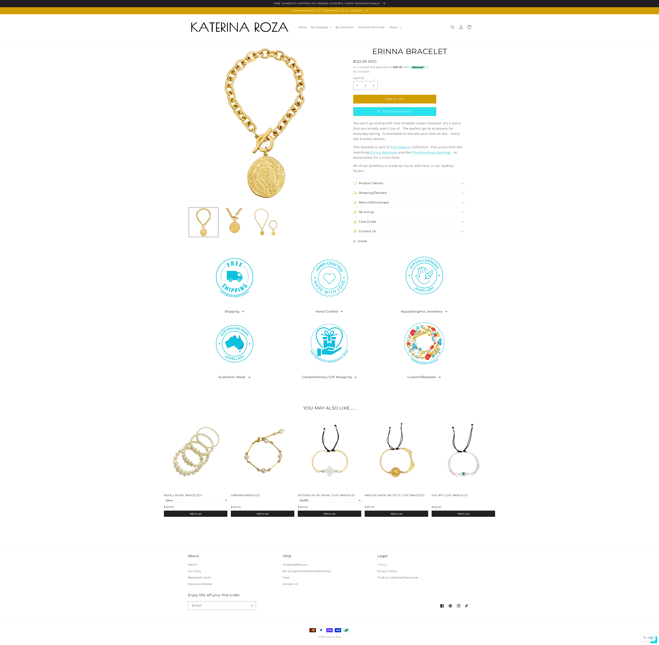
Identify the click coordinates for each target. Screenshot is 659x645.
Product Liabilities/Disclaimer (398, 577)
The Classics (401, 147)
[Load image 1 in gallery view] (203, 222)
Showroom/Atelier (200, 584)
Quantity (358, 78)
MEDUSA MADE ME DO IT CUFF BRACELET (395, 495)
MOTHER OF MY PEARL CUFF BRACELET (326, 495)
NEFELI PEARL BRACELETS (183, 495)
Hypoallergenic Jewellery (422, 311)
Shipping (232, 311)
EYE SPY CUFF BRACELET (450, 495)
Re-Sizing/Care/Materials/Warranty (307, 571)
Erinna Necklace (383, 152)
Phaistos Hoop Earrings (431, 152)
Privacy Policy (387, 571)
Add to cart (196, 513)
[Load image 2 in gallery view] (234, 222)
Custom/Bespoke (421, 377)
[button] (321, 27)
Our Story (194, 571)
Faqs (286, 577)
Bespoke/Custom (199, 577)
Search (192, 564)
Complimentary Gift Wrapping (327, 377)
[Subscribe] (251, 605)
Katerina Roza (333, 637)
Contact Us (290, 584)
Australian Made (231, 377)
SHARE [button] (362, 241)
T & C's (382, 564)
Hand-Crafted (327, 311)
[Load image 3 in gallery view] (266, 222)
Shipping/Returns (295, 564)
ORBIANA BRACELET (245, 495)
